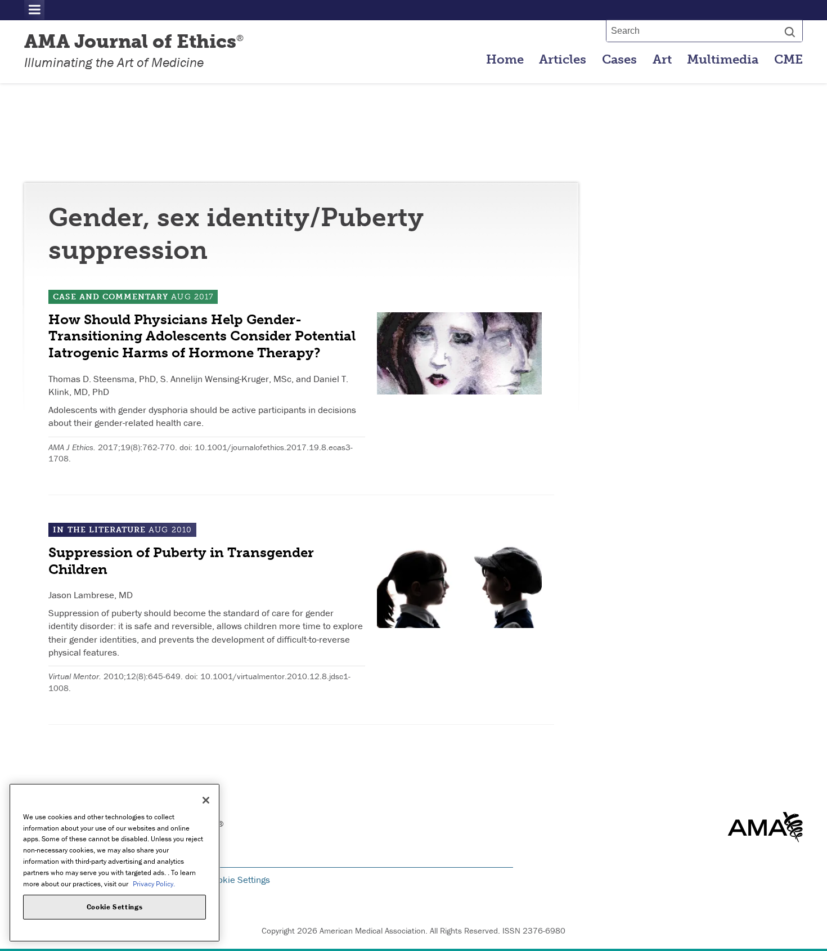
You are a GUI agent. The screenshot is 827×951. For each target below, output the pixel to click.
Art (662, 59)
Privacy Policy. (154, 883)
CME (788, 59)
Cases (619, 59)
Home (505, 59)
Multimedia (722, 59)
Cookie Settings (238, 879)
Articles (562, 59)
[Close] (206, 800)
